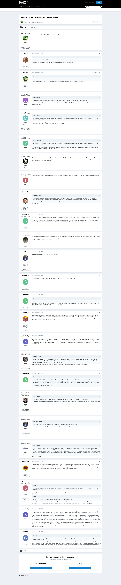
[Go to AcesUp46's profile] (25, 100)
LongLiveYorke (25, 393)
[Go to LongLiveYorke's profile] (25, 400)
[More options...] (99, 32)
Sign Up (98, 2)
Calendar (27, 9)
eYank (25, 251)
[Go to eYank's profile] (25, 258)
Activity (42, 6)
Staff (32, 9)
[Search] (100, 7)
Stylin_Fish (25, 294)
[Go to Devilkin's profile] (21, 21)
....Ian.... (25, 172)
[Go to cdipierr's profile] (25, 538)
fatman (26, 53)
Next (25, 27)
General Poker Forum (38, 22)
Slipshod (25, 335)
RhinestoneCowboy (25, 192)
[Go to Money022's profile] (25, 319)
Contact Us (60, 583)
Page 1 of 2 (33, 27)
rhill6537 (25, 155)
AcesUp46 (25, 94)
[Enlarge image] (86, 100)
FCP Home (22, 6)
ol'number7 (25, 353)
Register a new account (41, 567)
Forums (21, 9)
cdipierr (25, 531)
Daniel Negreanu (30, 6)
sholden (25, 137)
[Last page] (28, 27)
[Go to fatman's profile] (25, 60)
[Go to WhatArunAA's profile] (25, 448)
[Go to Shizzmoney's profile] (25, 488)
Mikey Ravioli (25, 461)
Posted (37, 32)
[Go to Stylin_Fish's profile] (25, 301)
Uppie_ (25, 233)
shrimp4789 (25, 214)
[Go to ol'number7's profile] (25, 359)
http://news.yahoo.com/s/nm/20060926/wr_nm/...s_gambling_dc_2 (45, 34)
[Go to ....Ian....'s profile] (25, 180)
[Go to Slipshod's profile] (25, 341)
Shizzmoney (25, 481)
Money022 (25, 312)
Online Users (37, 9)
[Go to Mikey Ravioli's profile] (25, 468)
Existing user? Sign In (90, 2)
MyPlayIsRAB (25, 112)
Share (88, 21)
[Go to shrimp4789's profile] (25, 221)
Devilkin (27, 21)
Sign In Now (79, 567)
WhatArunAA (25, 442)
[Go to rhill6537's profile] (25, 161)
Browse (37, 6)
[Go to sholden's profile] (25, 143)
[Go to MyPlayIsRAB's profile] (25, 118)
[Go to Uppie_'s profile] (25, 240)
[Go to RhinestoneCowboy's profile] (25, 201)
